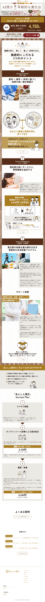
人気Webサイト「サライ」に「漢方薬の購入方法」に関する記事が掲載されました (23, 548)
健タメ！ (5, 588)
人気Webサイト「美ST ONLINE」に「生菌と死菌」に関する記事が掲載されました (23, 543)
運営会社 (5, 594)
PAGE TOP (42, 582)
